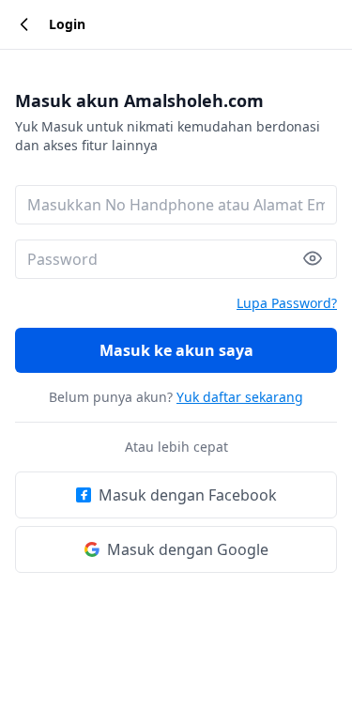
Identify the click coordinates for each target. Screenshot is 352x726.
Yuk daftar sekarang (239, 397)
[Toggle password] (320, 258)
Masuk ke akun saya (176, 350)
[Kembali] (24, 24)
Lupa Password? (287, 303)
